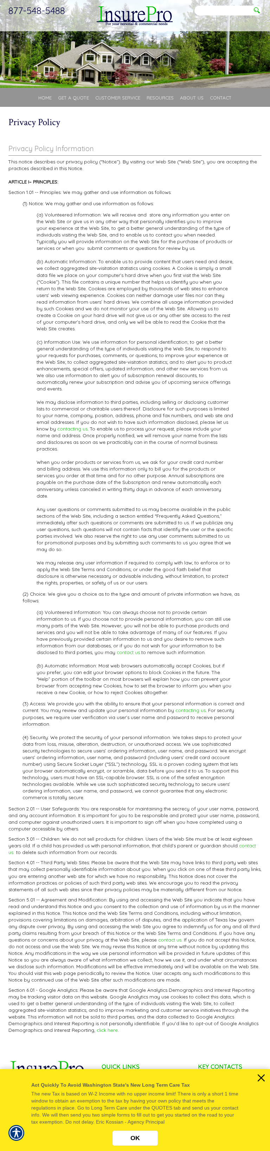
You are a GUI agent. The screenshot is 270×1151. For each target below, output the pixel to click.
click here (107, 1030)
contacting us (72, 429)
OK (135, 1138)
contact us (128, 652)
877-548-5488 (36, 11)
